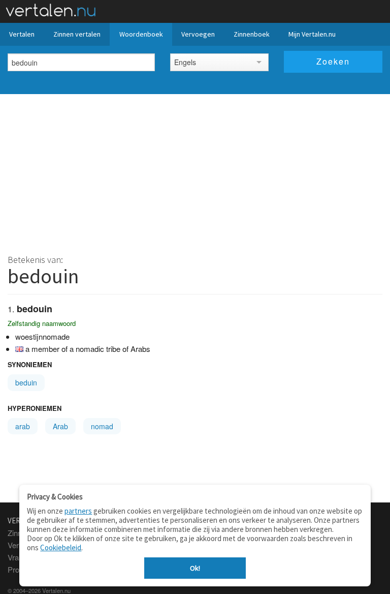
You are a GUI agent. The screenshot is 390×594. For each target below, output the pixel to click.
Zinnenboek (252, 34)
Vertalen (22, 34)
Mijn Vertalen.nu (312, 34)
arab (22, 426)
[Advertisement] (195, 170)
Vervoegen (198, 34)
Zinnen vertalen (77, 34)
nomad (102, 426)
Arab (60, 426)
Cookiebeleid (60, 547)
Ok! (195, 568)
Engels (185, 62)
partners (78, 511)
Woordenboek (141, 34)
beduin (26, 382)
